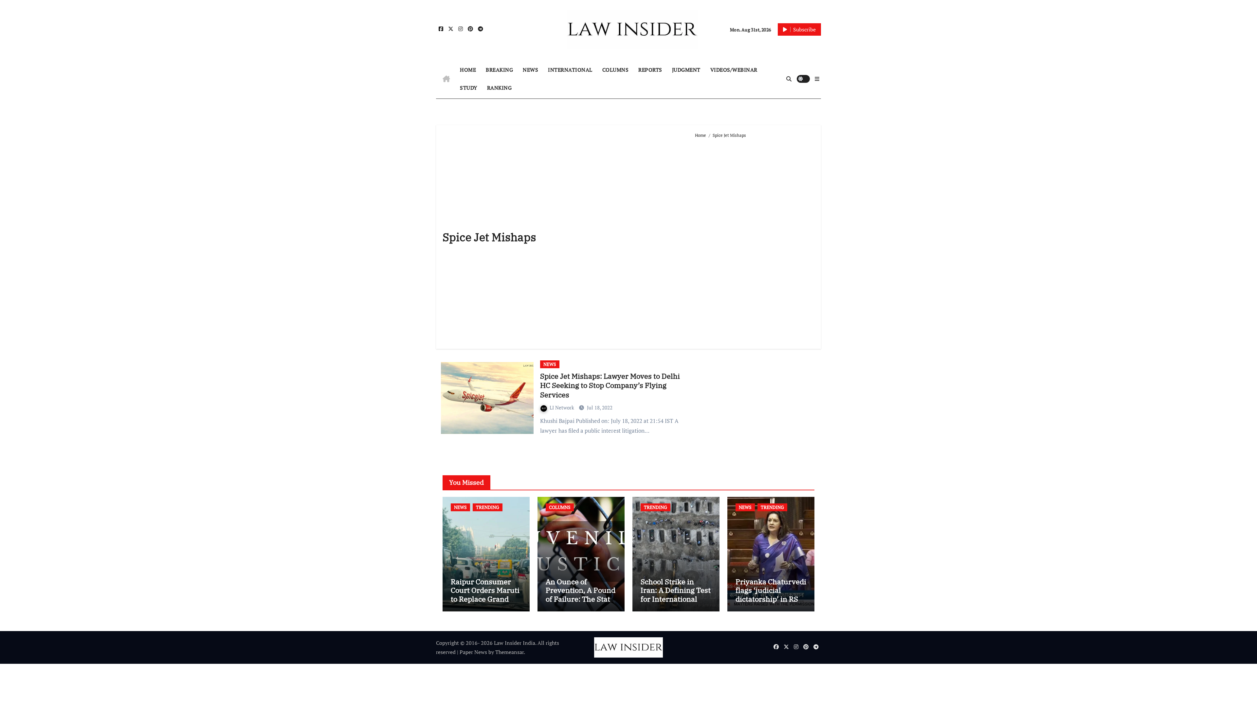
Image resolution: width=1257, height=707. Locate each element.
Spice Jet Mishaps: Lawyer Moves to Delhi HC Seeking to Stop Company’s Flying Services (610, 385)
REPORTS (650, 69)
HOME (468, 69)
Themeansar (509, 652)
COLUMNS (615, 69)
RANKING (499, 87)
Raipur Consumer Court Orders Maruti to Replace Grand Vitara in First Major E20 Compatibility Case (485, 603)
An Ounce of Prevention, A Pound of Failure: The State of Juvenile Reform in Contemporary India (580, 603)
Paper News (473, 652)
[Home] (446, 78)
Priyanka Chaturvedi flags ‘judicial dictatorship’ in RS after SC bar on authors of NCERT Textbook (771, 603)
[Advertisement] (754, 241)
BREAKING (499, 69)
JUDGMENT (686, 69)
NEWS (530, 69)
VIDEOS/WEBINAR (733, 69)
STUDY (468, 87)
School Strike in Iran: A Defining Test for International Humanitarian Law (676, 594)
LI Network (562, 407)
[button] (817, 78)
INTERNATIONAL (570, 69)
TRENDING (487, 507)
